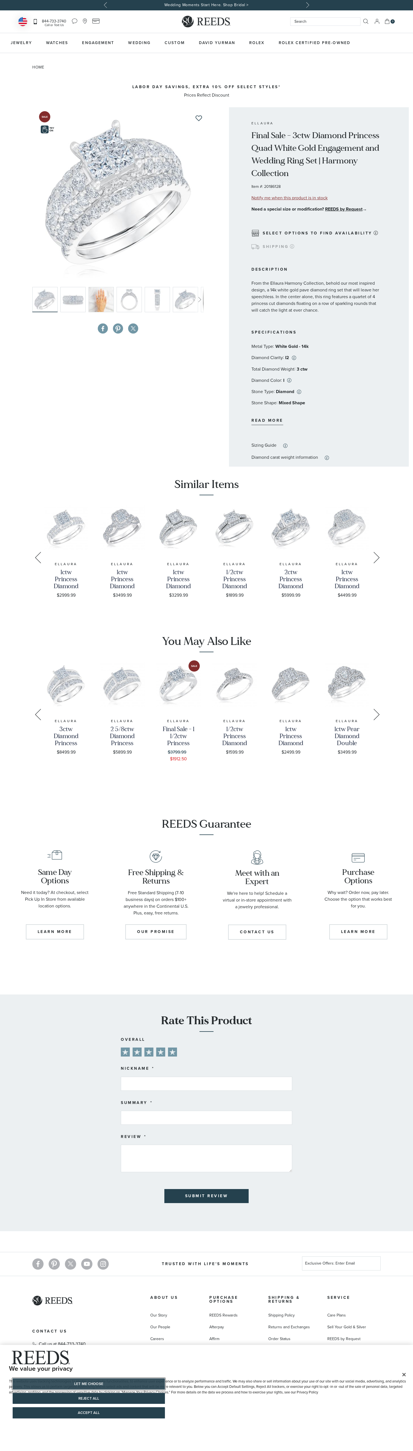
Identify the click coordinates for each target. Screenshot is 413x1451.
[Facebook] (38, 1264)
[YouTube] (86, 1264)
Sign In (377, 21)
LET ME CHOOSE (88, 1383)
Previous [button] (106, 5)
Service (338, 1298)
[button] (74, 299)
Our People (160, 1327)
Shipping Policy (281, 1315)
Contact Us (49, 1331)
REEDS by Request (343, 209)
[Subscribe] (374, 1264)
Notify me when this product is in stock (289, 198)
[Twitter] (70, 1264)
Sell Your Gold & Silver (346, 1327)
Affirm (214, 1339)
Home (38, 67)
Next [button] (307, 5)
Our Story (158, 1315)
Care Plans (336, 1315)
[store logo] (206, 22)
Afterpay (216, 1327)
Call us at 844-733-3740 (62, 1344)
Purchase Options (223, 1299)
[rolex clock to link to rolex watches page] (388, 43)
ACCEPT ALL (89, 1412)
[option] (206, 5)
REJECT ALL (88, 1398)
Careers (157, 1339)
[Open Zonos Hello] (22, 22)
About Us (164, 1298)
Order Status (279, 1339)
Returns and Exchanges (289, 1327)
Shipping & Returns (284, 1299)
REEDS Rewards (223, 1315)
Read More (267, 420)
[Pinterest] (54, 1264)
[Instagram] (103, 1264)
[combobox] (325, 21)
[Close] (404, 1374)
